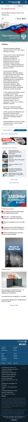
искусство (11, 133)
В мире (14, 348)
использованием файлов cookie (14, 417)
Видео (3, 353)
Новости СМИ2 (14, 179)
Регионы (15, 356)
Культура (15, 350)
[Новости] (18, 18)
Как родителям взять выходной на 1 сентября (13, 296)
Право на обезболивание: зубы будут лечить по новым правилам (12, 233)
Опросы (15, 353)
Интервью (15, 358)
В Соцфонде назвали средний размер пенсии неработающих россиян (12, 212)
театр (6, 133)
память (15, 133)
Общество (3, 348)
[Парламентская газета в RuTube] (27, 344)
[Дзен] (24, 18)
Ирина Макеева (6, 22)
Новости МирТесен (14, 182)
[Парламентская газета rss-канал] (20, 344)
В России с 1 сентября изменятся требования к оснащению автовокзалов (12, 217)
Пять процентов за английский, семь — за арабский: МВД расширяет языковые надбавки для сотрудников (12, 291)
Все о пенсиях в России (8, 9)
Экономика (15, 347)
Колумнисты (4, 359)
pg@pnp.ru (3, 395)
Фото (3, 355)
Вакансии (16, 363)
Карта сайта (24, 367)
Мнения (3, 356)
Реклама (9, 363)
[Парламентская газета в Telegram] (23, 344)
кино (3, 133)
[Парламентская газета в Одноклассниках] (25, 344)
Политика (3, 347)
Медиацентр (4, 358)
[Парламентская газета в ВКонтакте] (21, 344)
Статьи (8, 6)
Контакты (4, 363)
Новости (20, 6)
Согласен (14, 420)
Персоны (15, 355)
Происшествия (4, 350)
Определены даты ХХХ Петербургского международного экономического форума (12, 228)
